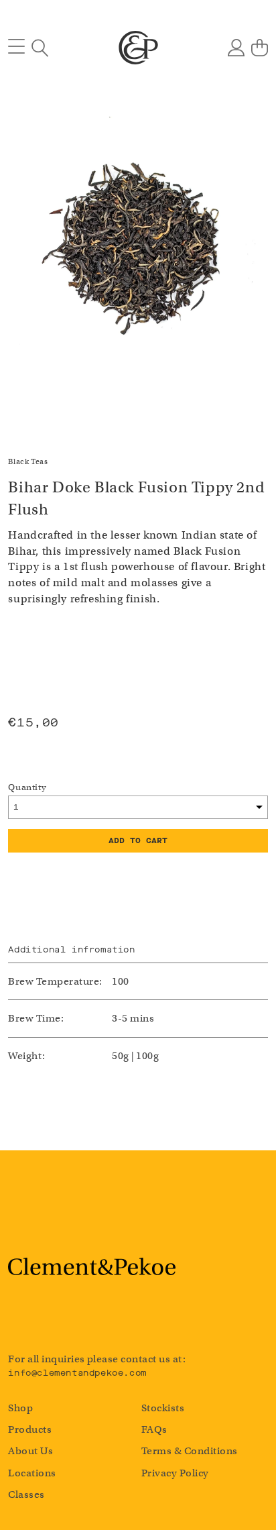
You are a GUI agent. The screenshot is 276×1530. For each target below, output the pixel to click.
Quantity (27, 787)
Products (30, 1429)
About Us (30, 1451)
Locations (32, 1473)
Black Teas (28, 461)
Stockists (162, 1408)
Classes (26, 1494)
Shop (20, 1408)
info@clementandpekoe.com (77, 1372)
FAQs (154, 1429)
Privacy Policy (175, 1473)
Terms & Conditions (189, 1451)
